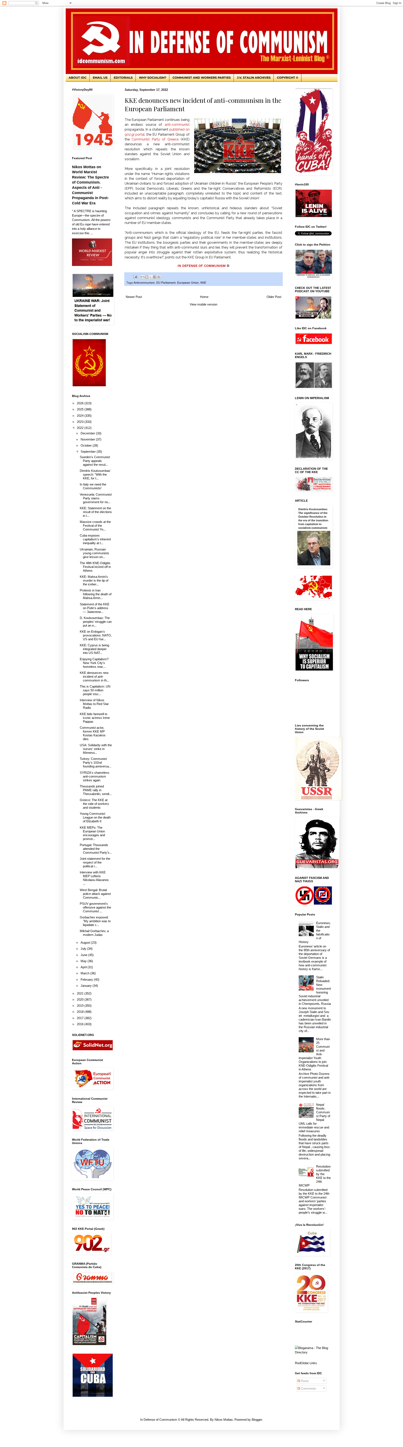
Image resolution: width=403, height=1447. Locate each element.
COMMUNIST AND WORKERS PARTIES (202, 77)
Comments (308, 1388)
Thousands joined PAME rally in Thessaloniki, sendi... (96, 790)
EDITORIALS (123, 77)
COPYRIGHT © (287, 77)
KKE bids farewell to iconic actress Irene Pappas (95, 717)
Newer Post (134, 297)
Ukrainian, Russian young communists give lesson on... (94, 553)
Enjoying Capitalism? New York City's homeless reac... (94, 662)
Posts (304, 1381)
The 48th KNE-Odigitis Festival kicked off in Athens (95, 566)
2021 (80, 993)
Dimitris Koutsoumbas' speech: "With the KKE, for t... (95, 474)
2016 (80, 1024)
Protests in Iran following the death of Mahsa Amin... (95, 594)
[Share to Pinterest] (159, 277)
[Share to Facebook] (155, 277)
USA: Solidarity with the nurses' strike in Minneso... (96, 748)
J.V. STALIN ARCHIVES (254, 77)
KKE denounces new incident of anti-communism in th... (94, 676)
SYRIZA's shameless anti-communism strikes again (94, 776)
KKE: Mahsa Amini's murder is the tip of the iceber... (94, 580)
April (84, 967)
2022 (80, 428)
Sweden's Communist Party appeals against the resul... (95, 460)
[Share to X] (151, 277)
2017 (80, 1018)
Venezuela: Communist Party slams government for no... (96, 498)
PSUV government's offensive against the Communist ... (95, 907)
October (87, 445)
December (88, 433)
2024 (80, 415)
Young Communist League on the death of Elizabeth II (95, 817)
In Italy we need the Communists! (93, 486)
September (89, 451)
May (84, 961)
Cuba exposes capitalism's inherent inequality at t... (95, 539)
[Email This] (143, 277)
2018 (80, 1011)
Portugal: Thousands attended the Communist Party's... (96, 848)
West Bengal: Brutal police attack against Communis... (95, 893)
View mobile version (203, 304)
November (88, 439)
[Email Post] (135, 276)
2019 (80, 1005)
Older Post (274, 297)
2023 (80, 421)
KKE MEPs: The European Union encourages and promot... (92, 833)
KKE (203, 282)
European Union (188, 282)
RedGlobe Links (306, 1363)
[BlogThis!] (147, 277)
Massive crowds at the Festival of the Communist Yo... (95, 525)
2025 (80, 409)
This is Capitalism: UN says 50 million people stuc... (95, 690)
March (85, 973)
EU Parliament (165, 282)
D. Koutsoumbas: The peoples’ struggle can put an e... (96, 621)
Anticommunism (144, 282)
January (87, 985)
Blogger (257, 1419)
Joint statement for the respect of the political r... (95, 862)
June (84, 955)
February (87, 979)
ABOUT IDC (77, 77)
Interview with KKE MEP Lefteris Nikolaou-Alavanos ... (94, 877)
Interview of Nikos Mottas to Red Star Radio (94, 703)
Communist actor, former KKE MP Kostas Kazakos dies (93, 733)
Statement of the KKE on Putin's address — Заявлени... (94, 608)
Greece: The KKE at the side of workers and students (94, 803)
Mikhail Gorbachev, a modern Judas (94, 932)
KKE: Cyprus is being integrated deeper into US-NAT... (94, 649)
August (86, 942)
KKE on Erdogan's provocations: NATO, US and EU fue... (96, 635)
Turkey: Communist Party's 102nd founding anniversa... (95, 762)
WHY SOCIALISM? (152, 77)
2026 (80, 403)
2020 (80, 999)
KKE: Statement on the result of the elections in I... (96, 511)
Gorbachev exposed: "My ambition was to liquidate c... (95, 921)
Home (204, 297)
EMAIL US (100, 77)
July (84, 948)
